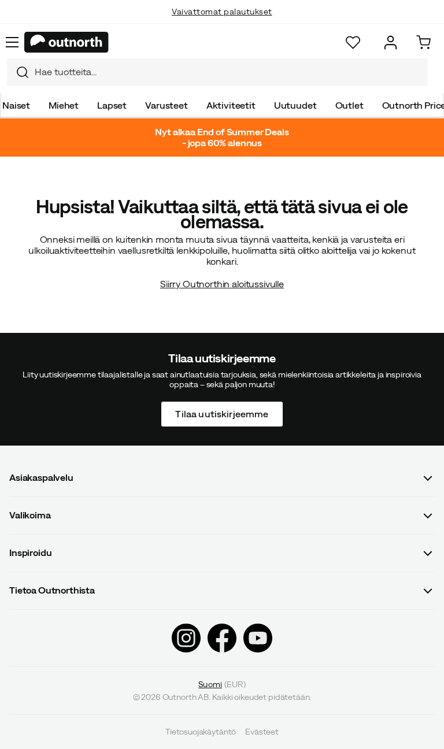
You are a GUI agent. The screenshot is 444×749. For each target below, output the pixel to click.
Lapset (112, 105)
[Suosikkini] (353, 42)
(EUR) (221, 683)
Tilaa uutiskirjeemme (221, 413)
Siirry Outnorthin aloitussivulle (222, 284)
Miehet (64, 105)
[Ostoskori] (423, 42)
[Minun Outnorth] (390, 42)
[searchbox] (228, 72)
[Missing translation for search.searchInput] (18, 72)
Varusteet (166, 105)
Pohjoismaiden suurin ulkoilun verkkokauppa (222, 23)
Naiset (16, 105)
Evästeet (262, 731)
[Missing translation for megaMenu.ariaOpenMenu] (12, 42)
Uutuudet (295, 105)
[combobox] (217, 72)
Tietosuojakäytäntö (200, 731)
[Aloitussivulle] (66, 42)
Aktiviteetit (231, 105)
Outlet (349, 105)
